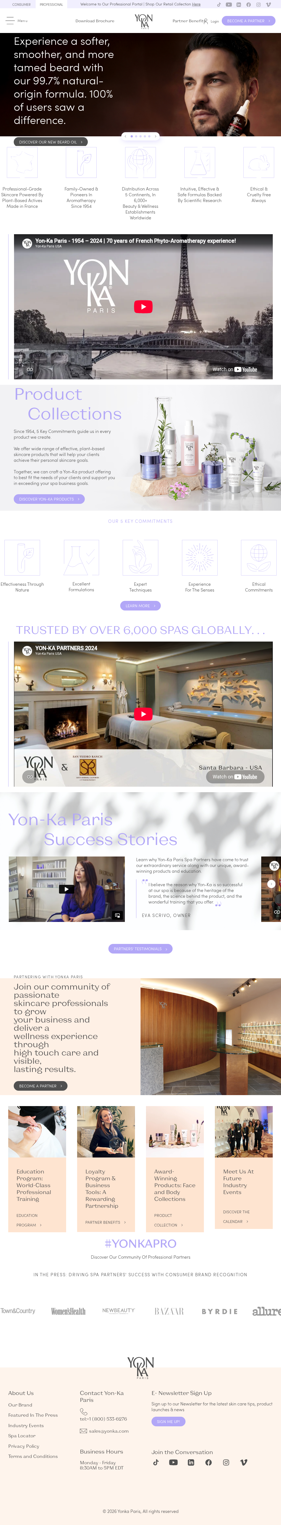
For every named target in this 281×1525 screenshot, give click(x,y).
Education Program (27, 1216)
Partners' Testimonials (138, 948)
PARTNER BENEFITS (102, 1222)
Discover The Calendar (236, 1213)
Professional (51, 4)
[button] (125, 136)
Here (196, 4)
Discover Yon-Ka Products (46, 499)
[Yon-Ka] (144, 20)
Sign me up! (168, 1421)
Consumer (21, 4)
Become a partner (38, 1086)
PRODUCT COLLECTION (165, 1216)
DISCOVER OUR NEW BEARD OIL (48, 142)
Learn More (138, 605)
